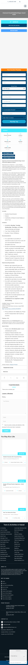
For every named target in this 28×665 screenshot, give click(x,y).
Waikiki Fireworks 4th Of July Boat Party (12, 456)
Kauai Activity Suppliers (7, 593)
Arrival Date (14, 86)
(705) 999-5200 (10, 634)
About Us (4, 583)
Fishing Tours (17, 544)
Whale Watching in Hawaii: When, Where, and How (16, 612)
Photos (5, 371)
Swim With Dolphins (18, 556)
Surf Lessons (3, 560)
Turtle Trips (16, 552)
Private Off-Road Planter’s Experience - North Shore (13, 484)
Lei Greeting (3, 528)
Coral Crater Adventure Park (20, 528)
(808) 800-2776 (10, 629)
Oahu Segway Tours (7, 153)
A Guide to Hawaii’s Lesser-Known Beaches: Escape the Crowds (15, 606)
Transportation (8, 367)
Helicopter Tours (4, 538)
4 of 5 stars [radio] (14, 397)
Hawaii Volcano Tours (19, 536)
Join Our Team (5, 587)
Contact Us (5, 589)
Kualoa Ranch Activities (5, 532)
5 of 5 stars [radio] (16, 397)
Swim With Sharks (18, 558)
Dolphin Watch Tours (18, 554)
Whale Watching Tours (19, 560)
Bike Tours (16, 542)
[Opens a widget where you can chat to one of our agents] (18, 656)
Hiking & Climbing (18, 534)
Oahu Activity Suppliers (7, 598)
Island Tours (3, 536)
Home (4, 581)
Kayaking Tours (3, 552)
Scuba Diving (3, 550)
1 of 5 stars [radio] (8, 397)
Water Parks (3, 546)
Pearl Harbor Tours (4, 542)
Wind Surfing (3, 558)
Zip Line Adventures (18, 530)
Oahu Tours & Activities (8, 155)
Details (5, 130)
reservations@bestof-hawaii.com (10, 627)
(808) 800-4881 (12, 1)
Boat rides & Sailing (18, 550)
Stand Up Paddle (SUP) (5, 556)
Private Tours (17, 546)
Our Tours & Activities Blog (8, 585)
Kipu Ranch (2, 544)
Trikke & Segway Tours (8, 157)
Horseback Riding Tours (19, 538)
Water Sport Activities (5, 548)
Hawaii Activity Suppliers (7, 591)
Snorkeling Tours (4, 554)
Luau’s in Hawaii (3, 530)
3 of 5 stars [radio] (12, 397)
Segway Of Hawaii (13, 364)
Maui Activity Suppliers (7, 597)
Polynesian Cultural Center (6, 534)
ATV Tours (16, 532)
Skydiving (16, 548)
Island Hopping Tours (5, 540)
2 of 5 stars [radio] (10, 397)
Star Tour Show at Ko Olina (9, 512)
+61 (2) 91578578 (11, 632)
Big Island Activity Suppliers (8, 595)
